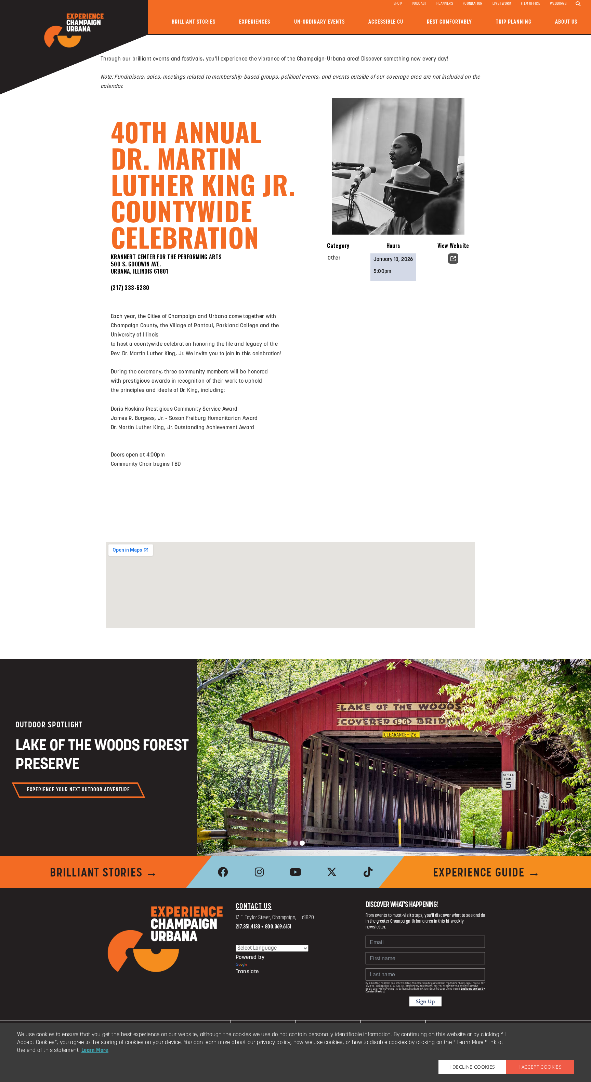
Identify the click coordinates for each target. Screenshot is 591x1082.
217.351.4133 (248, 927)
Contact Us (254, 907)
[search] (578, 4)
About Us (566, 22)
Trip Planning (513, 22)
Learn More (94, 1050)
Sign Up (425, 1001)
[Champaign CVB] (165, 939)
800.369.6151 (278, 927)
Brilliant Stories (193, 22)
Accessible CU (385, 22)
